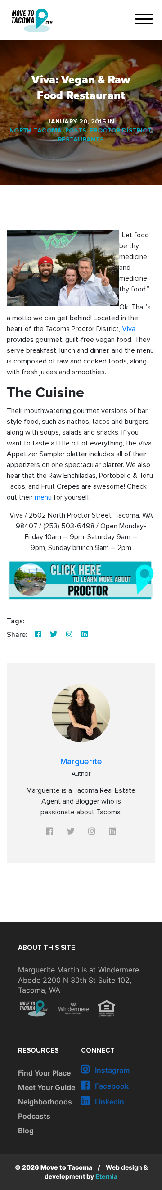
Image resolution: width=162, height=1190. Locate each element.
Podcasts (34, 1116)
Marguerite (81, 761)
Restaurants (81, 139)
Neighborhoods (45, 1101)
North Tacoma (35, 130)
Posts (75, 130)
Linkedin (108, 1101)
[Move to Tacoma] (32, 20)
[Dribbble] (84, 635)
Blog (26, 1130)
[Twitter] (53, 635)
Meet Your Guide (46, 1087)
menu (43, 497)
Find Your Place (44, 1072)
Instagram (111, 1070)
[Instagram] (69, 635)
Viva (128, 328)
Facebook (111, 1085)
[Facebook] (38, 635)
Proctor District (120, 130)
